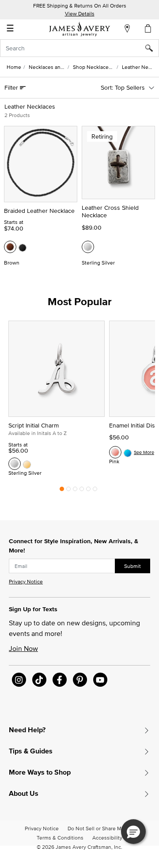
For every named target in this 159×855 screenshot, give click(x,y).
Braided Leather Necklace (39, 210)
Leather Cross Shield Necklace (110, 211)
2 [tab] (68, 491)
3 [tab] (75, 491)
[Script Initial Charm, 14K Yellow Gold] (27, 463)
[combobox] (79, 48)
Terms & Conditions (60, 837)
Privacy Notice (26, 581)
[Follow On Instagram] (19, 680)
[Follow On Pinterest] (80, 680)
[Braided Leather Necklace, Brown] (10, 247)
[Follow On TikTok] (39, 680)
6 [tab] (95, 491)
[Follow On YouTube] (100, 680)
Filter (12, 87)
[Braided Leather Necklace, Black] (22, 247)
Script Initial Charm (33, 425)
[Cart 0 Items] (148, 28)
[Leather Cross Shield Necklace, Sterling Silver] (88, 247)
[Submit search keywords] (152, 48)
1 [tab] (62, 491)
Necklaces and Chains (55, 67)
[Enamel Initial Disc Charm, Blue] (128, 452)
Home (14, 67)
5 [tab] (88, 491)
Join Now (23, 648)
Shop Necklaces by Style (102, 67)
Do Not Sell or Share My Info (101, 828)
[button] (133, 831)
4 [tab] (82, 491)
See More (144, 452)
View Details (80, 13)
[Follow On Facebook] (60, 680)
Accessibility (107, 837)
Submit (132, 566)
